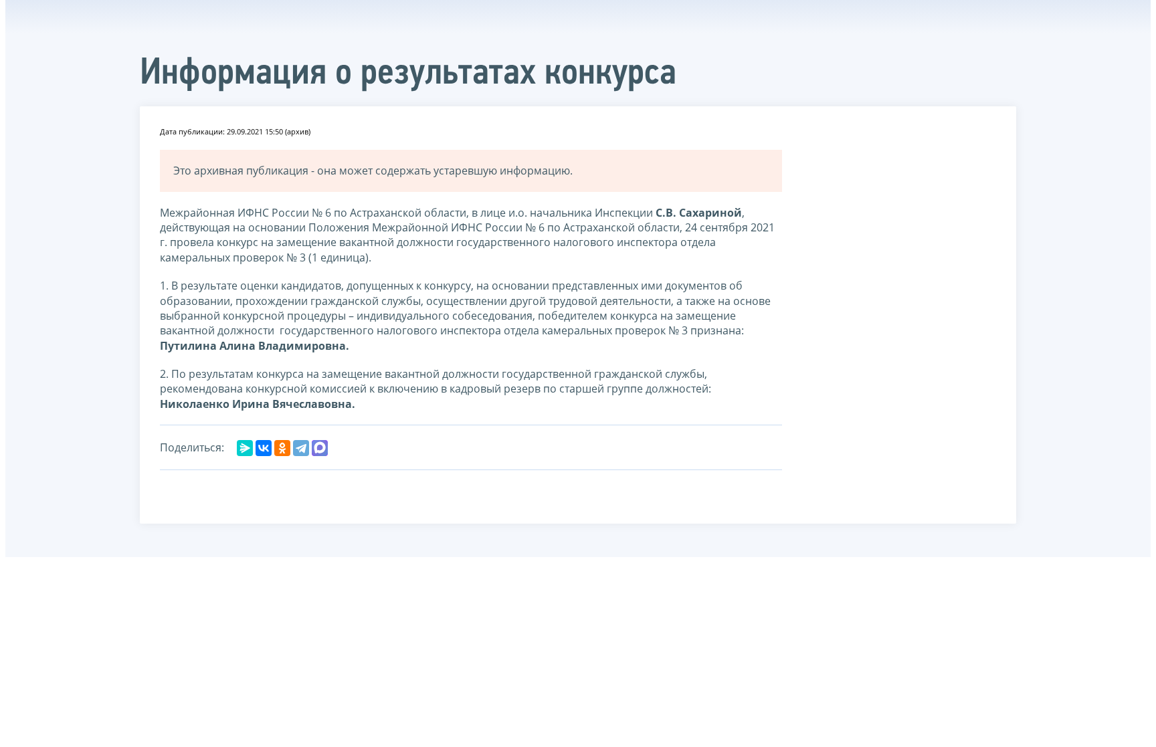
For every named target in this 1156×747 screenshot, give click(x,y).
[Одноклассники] (282, 448)
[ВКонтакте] (264, 448)
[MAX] (320, 448)
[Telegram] (301, 448)
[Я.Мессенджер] (245, 448)
